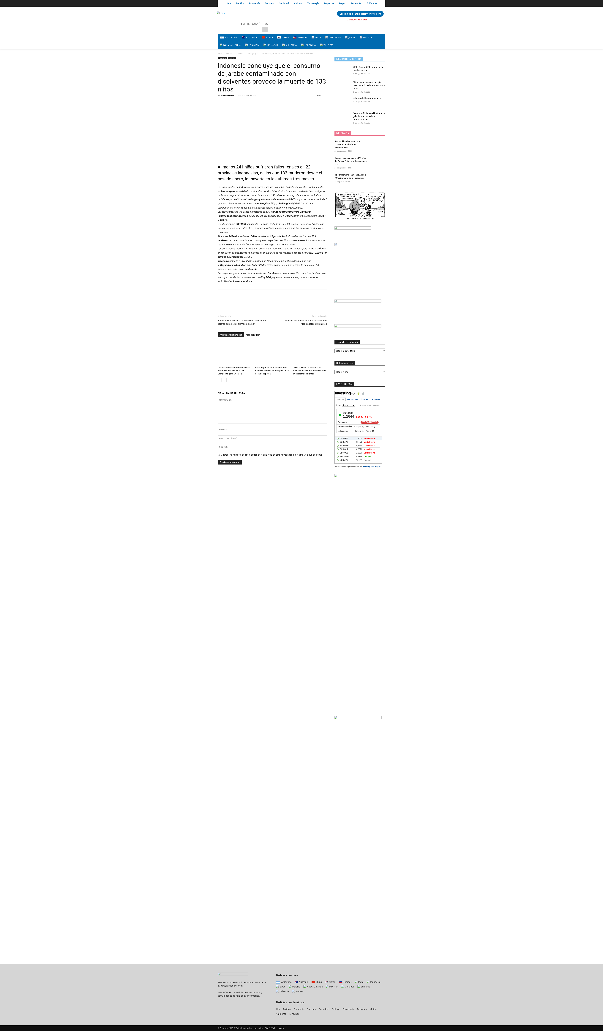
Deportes (362, 1009)
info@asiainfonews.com (230, 985)
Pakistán (333, 986)
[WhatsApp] (242, 102)
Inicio (220, 53)
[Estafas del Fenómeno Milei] (342, 101)
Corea (332, 981)
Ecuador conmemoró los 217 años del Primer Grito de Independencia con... (350, 161)
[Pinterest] (235, 102)
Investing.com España (372, 466)
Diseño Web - (274, 1028)
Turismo (311, 1009)
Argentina (286, 981)
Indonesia (230, 53)
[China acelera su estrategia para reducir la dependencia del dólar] (342, 86)
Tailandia (284, 991)
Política (287, 1009)
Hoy (278, 1009)
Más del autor (253, 335)
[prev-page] (220, 380)
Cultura (336, 1009)
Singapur (349, 986)
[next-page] (225, 380)
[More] (250, 102)
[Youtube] (381, 19)
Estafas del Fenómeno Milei (367, 98)
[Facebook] (375, 19)
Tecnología (348, 1009)
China (318, 981)
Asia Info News (227, 95)
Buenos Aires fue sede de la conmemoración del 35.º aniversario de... (347, 144)
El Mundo (294, 1013)
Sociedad (232, 58)
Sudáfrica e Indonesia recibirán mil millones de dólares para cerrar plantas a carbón (242, 322)
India (361, 981)
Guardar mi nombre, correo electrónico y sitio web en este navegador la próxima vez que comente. (272, 454)
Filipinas (347, 981)
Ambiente (281, 1013)
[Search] (265, 29)
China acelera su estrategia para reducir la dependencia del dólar (369, 85)
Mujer (373, 1009)
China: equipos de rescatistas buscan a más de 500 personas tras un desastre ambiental (309, 370)
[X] (228, 102)
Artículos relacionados (231, 335)
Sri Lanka (365, 986)
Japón (282, 986)
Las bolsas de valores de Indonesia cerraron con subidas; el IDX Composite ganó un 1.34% (234, 370)
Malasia (295, 986)
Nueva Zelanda (314, 986)
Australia (303, 981)
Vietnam (299, 991)
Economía (299, 1009)
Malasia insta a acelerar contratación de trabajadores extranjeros (306, 322)
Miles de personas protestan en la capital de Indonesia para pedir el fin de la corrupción (272, 370)
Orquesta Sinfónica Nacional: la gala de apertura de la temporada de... (369, 116)
